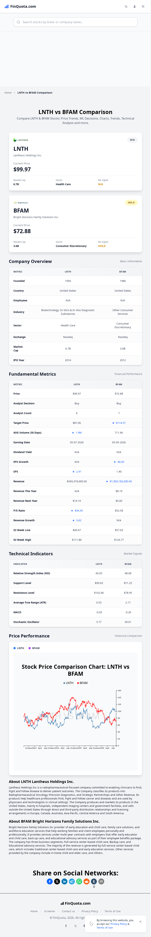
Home (8, 92)
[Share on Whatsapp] (79, 881)
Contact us (68, 911)
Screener (49, 911)
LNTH (20, 148)
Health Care (63, 184)
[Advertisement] (75, 59)
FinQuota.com (78, 903)
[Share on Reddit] (86, 881)
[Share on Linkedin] (64, 881)
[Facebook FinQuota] (66, 925)
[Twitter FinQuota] (75, 926)
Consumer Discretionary (71, 246)
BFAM (21, 210)
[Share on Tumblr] (94, 881)
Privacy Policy (118, 924)
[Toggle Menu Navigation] (143, 6)
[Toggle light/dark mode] (126, 6)
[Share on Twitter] (57, 881)
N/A (100, 184)
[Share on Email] (101, 881)
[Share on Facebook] (50, 881)
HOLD (102, 246)
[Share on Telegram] (72, 881)
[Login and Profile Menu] (134, 6)
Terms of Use (105, 927)
